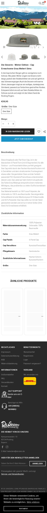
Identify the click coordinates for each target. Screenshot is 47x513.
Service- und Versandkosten (12, 474)
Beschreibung (7, 152)
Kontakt (4, 386)
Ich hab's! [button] (23, 509)
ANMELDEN (37, 464)
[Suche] (40, 3)
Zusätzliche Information (12, 213)
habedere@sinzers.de (13, 451)
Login (26, 360)
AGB (3, 360)
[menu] (2, 3)
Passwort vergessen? (32, 364)
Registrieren (28, 356)
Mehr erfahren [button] (33, 502)
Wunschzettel (29, 352)
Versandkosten (7, 382)
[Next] (43, 47)
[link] (12, 321)
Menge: (4, 119)
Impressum (5, 352)
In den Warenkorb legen (18, 132)
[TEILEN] (44, 132)
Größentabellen (7, 375)
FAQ (3, 378)
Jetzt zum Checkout (23, 139)
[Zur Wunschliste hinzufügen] (39, 131)
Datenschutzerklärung (10, 356)
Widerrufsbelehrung (9, 364)
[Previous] (38, 47)
